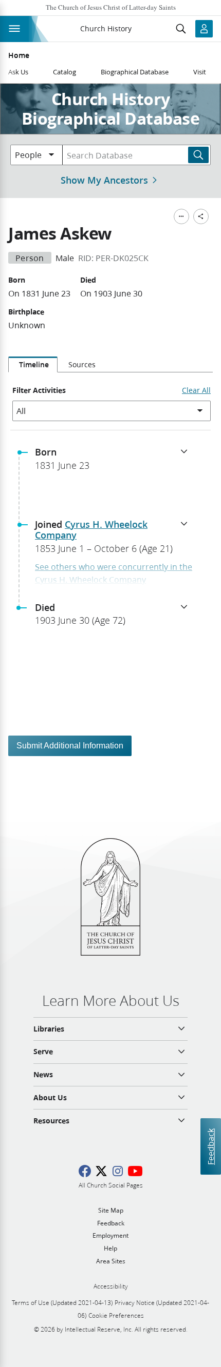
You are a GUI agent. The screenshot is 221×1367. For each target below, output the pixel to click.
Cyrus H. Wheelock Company (91, 530)
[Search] (198, 155)
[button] (114, 462)
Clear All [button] (196, 390)
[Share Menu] (201, 216)
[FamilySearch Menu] (181, 216)
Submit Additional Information (69, 745)
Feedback (210, 1146)
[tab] (33, 364)
